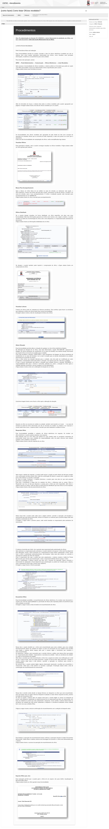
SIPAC (19, 15)
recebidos (98, 28)
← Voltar (2, 7)
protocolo (99, 26)
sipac (101, 28)
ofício (104, 28)
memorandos (92, 28)
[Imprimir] (86, 11)
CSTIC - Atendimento (12, 3)
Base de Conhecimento (8, 15)
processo (91, 30)
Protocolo (27, 15)
